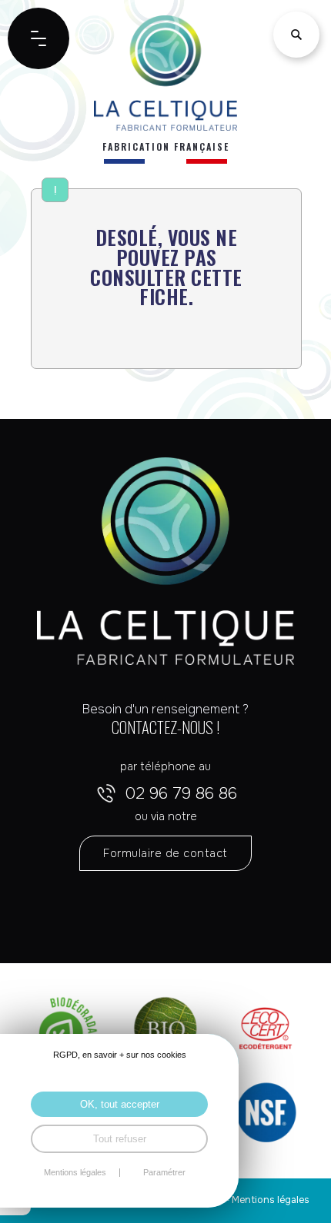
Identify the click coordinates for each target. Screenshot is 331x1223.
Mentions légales (270, 1200)
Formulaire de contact (165, 853)
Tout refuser (119, 1139)
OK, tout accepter (119, 1104)
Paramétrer (164, 1172)
